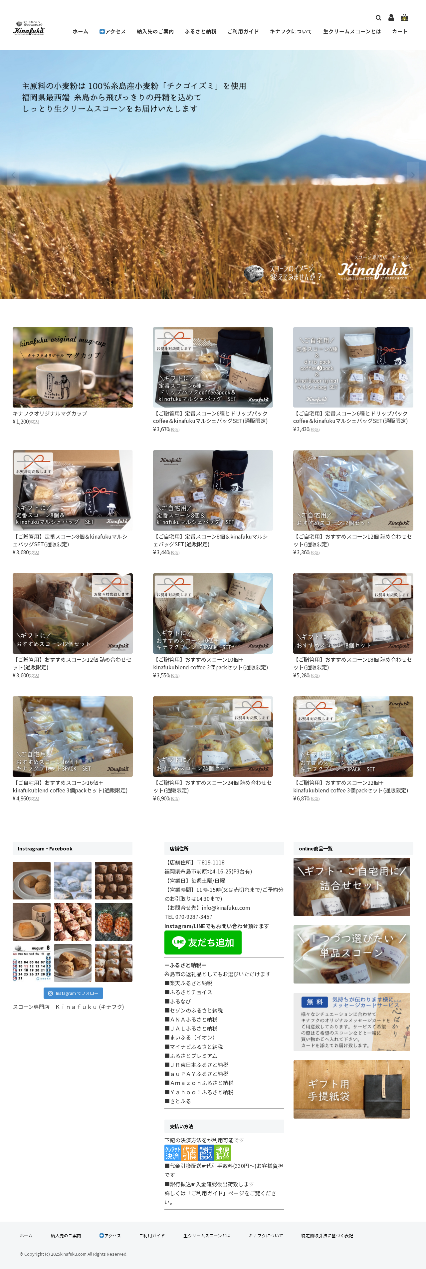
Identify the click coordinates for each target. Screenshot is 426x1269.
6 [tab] (238, 290)
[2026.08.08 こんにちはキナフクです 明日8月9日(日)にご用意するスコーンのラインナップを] (73, 921)
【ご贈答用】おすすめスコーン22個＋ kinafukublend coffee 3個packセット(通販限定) (350, 786)
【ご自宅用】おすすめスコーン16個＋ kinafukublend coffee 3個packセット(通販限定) (70, 786)
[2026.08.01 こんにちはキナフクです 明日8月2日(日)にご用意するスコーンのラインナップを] (73, 963)
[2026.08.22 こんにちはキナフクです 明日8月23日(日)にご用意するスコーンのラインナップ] (31, 880)
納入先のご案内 (155, 31)
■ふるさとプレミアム (190, 1056)
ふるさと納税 (201, 31)
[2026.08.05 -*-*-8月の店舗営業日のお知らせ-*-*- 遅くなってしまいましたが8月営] (31, 963)
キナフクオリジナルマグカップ (50, 413)
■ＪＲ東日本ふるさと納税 (196, 1065)
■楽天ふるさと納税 (188, 983)
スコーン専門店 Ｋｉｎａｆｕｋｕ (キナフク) (68, 1007)
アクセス (115, 31)
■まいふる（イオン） (191, 1037)
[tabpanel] (213, 174)
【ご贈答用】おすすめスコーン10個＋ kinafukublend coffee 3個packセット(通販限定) (210, 663)
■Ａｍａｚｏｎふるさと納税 (199, 1083)
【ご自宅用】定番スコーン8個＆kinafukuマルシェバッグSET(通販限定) (210, 540)
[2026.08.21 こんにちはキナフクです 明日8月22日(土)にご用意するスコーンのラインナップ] (73, 880)
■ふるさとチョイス (188, 992)
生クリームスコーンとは (352, 31)
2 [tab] (198, 290)
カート (400, 31)
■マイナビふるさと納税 (193, 1047)
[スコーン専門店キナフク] (29, 31)
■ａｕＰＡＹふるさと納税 (196, 1074)
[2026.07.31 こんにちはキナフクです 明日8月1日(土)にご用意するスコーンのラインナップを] (113, 963)
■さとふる (177, 1101)
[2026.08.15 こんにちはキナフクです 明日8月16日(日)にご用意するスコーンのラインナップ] (113, 880)
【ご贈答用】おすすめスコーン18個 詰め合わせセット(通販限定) (352, 663)
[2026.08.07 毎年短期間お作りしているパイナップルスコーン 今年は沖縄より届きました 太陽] (113, 921)
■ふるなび (177, 1001)
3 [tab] (208, 290)
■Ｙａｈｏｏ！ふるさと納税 (199, 1092)
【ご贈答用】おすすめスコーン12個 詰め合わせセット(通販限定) (72, 663)
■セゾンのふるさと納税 (193, 1010)
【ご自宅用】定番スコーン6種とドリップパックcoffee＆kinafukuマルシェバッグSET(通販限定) (350, 417)
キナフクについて (291, 31)
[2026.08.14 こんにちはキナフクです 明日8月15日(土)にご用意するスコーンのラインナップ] (31, 921)
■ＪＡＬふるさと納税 (191, 1028)
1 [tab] (188, 290)
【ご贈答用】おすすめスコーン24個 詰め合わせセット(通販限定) (212, 786)
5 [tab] (228, 290)
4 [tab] (218, 290)
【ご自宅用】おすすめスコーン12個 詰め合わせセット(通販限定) (352, 540)
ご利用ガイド (243, 31)
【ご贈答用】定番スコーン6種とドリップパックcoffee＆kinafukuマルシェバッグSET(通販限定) (210, 417)
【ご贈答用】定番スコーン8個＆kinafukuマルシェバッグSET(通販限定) (70, 540)
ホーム (81, 31)
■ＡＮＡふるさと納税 (191, 1019)
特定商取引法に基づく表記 (327, 1235)
